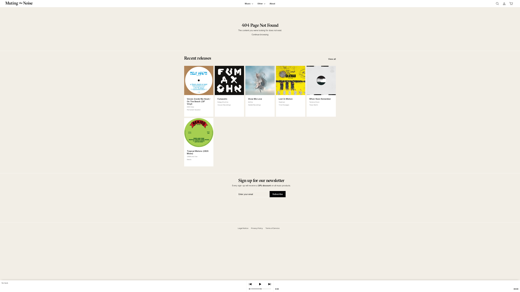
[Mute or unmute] (249, 288)
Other (260, 3)
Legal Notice (243, 228)
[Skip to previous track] (250, 284)
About (272, 3)
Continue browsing (260, 34)
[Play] (260, 284)
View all (332, 59)
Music (248, 3)
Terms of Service (272, 228)
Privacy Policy (257, 228)
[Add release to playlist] (191, 91)
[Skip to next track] (269, 284)
